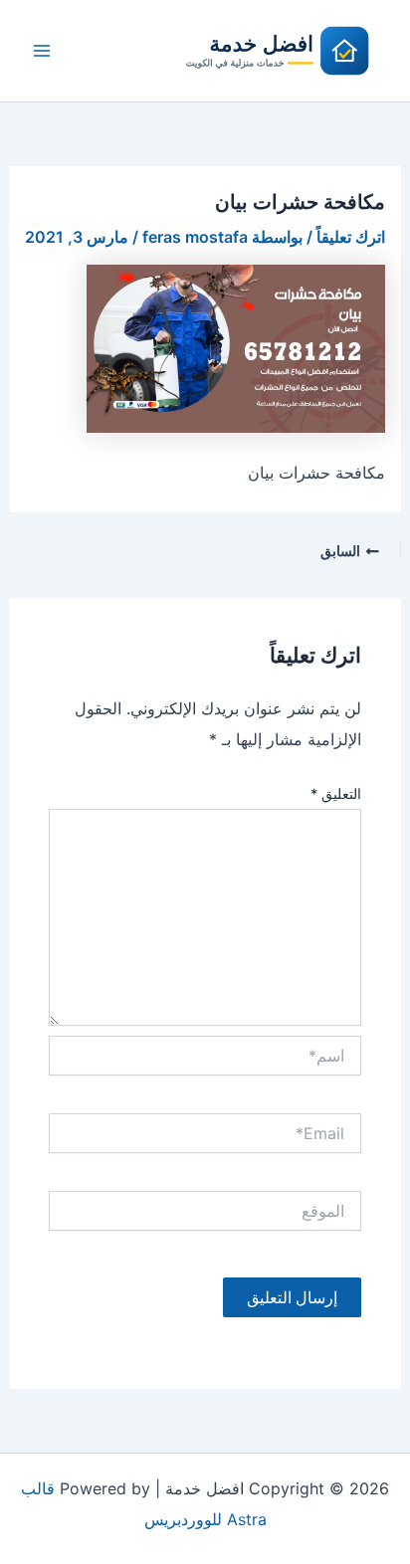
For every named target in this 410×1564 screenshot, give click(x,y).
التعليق (335, 793)
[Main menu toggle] (42, 51)
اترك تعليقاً (350, 237)
